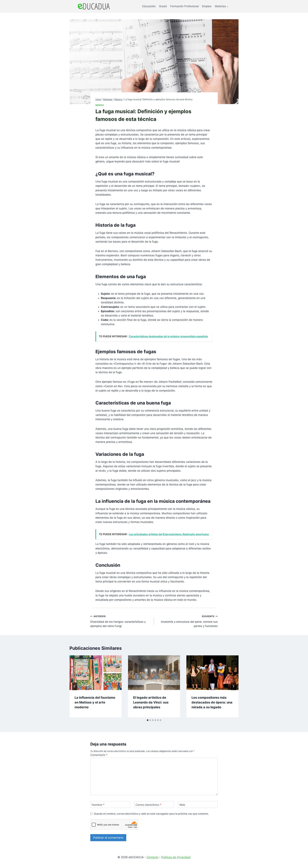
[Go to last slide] (74, 686)
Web (182, 804)
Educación (149, 6)
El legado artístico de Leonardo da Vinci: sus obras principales (150, 702)
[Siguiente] (233, 686)
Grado (163, 6)
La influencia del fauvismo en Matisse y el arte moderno (95, 702)
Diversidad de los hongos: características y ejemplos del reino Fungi (118, 621)
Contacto (152, 857)
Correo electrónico (148, 804)
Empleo (206, 6)
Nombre (98, 804)
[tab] (147, 720)
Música (99, 105)
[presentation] (95, 672)
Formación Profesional (184, 6)
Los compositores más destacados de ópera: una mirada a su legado (212, 702)
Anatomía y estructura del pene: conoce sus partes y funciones (189, 621)
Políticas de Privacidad (176, 857)
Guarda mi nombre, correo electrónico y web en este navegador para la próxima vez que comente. (151, 813)
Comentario (98, 755)
